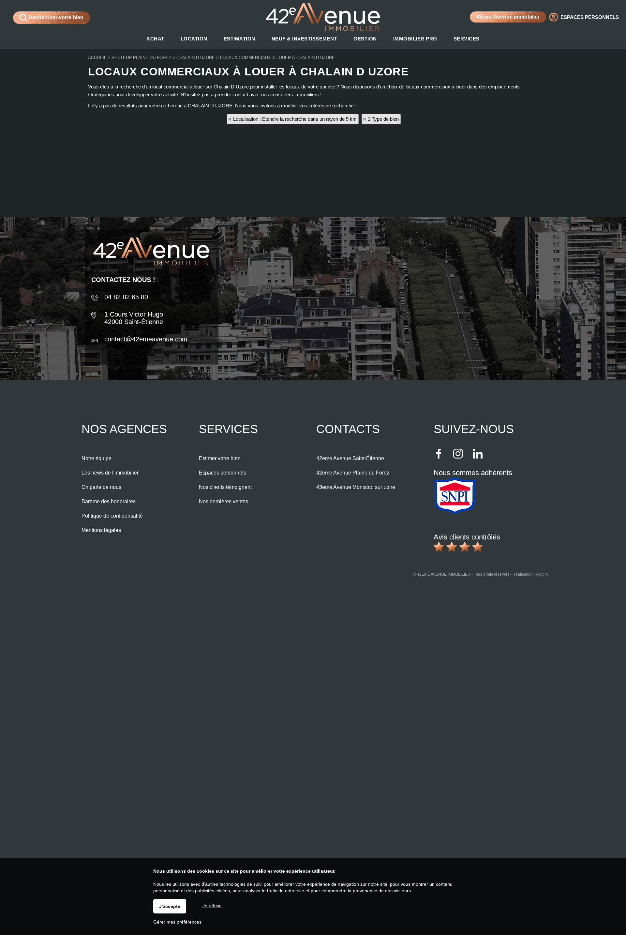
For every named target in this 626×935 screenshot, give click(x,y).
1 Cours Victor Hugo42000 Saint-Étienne (133, 318)
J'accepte (169, 906)
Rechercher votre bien (55, 17)
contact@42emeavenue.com (145, 339)
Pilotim (542, 574)
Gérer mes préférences (177, 922)
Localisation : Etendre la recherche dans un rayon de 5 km (295, 119)
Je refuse (212, 905)
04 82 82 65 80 (126, 297)
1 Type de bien (383, 119)
